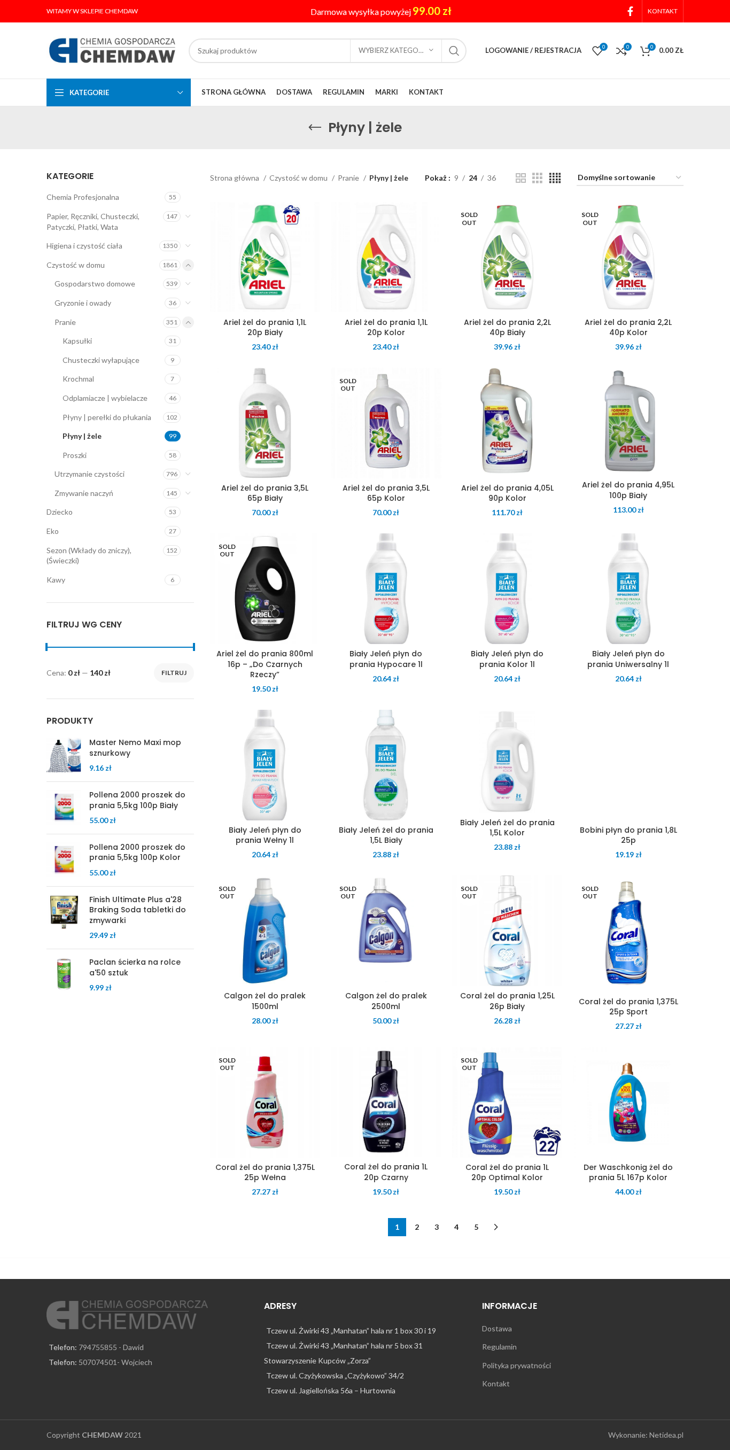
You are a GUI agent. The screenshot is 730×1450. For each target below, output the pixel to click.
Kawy (55, 579)
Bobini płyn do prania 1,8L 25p (628, 835)
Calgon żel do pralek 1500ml (265, 1001)
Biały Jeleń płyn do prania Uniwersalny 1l (628, 659)
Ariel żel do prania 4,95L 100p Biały (628, 490)
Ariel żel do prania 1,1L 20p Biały (264, 327)
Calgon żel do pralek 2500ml (386, 1001)
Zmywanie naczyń (84, 493)
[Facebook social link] (630, 11)
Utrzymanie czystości (90, 473)
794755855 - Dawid (111, 1347)
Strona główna (235, 177)
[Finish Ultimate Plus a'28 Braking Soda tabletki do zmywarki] (63, 918)
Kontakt (496, 1383)
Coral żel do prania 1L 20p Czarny (386, 1172)
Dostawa (497, 1328)
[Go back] (314, 127)
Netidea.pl (666, 1434)
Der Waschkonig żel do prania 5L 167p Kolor (628, 1172)
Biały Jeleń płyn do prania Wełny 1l (265, 835)
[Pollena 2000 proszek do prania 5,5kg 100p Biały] (63, 808)
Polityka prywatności (516, 1365)
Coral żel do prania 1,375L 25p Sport (628, 1007)
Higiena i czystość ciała (84, 245)
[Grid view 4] (555, 178)
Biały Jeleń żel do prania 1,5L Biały (386, 835)
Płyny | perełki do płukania (107, 417)
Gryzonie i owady (83, 302)
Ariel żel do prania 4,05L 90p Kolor (507, 493)
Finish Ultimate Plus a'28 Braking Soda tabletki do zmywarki (137, 910)
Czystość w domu (75, 264)
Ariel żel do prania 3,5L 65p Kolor (386, 493)
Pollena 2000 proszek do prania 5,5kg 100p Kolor (137, 852)
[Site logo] (112, 49)
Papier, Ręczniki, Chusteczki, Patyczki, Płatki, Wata (92, 221)
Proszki (75, 455)
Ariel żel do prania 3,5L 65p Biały (264, 493)
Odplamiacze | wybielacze (105, 397)
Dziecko (59, 511)
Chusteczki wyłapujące (101, 360)
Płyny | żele (82, 435)
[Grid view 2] (521, 178)
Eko (52, 531)
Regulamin (499, 1346)
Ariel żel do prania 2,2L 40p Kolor (628, 327)
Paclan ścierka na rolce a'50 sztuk (135, 967)
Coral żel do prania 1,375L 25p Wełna (265, 1172)
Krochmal (78, 378)
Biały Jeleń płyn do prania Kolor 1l (507, 659)
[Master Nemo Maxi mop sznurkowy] (63, 755)
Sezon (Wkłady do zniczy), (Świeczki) (88, 555)
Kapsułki (77, 340)
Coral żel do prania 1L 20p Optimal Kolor (507, 1172)
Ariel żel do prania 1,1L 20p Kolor (386, 327)
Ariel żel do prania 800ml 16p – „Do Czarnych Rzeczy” (264, 664)
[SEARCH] (454, 50)
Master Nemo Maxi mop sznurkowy (135, 748)
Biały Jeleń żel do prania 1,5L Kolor (507, 828)
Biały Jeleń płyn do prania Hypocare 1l (386, 659)
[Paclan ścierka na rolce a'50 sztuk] (63, 975)
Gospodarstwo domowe (95, 283)
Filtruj (174, 673)
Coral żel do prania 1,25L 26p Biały (507, 1001)
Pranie (65, 322)
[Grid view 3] (537, 178)
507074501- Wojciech (115, 1362)
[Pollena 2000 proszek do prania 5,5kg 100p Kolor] (63, 860)
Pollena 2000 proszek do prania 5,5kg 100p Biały (137, 800)
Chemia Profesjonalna (82, 196)
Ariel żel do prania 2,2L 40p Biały (507, 327)
